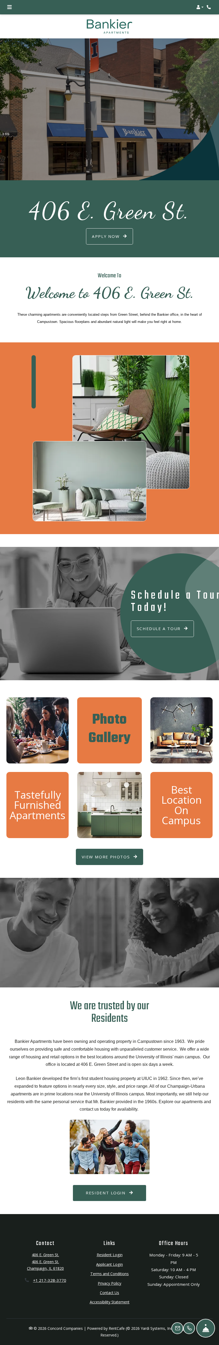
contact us (89, 1109)
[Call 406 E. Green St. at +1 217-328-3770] (209, 7)
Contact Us (109, 1292)
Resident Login (116, 1192)
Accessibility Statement (110, 1301)
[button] (200, 7)
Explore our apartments (181, 1101)
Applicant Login (109, 1264)
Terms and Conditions (109, 1273)
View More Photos (106, 856)
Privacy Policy (109, 1283)
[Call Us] (189, 1328)
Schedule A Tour (159, 628)
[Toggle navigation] (9, 7)
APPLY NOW (106, 236)
